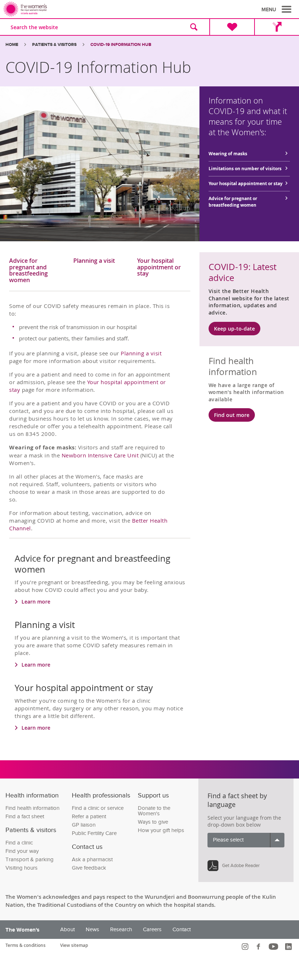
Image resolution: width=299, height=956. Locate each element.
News (92, 929)
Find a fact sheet (24, 816)
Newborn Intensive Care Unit (101, 455)
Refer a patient (89, 816)
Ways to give (153, 822)
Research (121, 929)
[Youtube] (274, 946)
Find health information (32, 808)
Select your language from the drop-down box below (244, 821)
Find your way (22, 851)
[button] (277, 9)
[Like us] (259, 946)
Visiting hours (21, 868)
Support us (153, 795)
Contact (181, 929)
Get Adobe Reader (241, 866)
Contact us (87, 847)
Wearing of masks (228, 154)
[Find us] (276, 27)
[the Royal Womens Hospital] (77, 9)
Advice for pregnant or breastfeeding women (233, 201)
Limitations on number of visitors (245, 168)
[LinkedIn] (289, 946)
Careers (152, 929)
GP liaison (84, 825)
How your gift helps (161, 830)
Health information (32, 795)
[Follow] (246, 946)
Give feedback (89, 868)
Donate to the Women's (154, 810)
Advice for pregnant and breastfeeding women (28, 270)
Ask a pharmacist (92, 859)
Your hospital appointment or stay (246, 183)
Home (11, 44)
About (67, 929)
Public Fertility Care (94, 833)
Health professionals (101, 795)
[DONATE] (231, 27)
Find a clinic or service (98, 808)
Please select (228, 840)
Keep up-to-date (234, 328)
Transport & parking (29, 859)
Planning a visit (94, 261)
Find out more (231, 414)
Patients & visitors (54, 44)
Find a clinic (19, 843)
